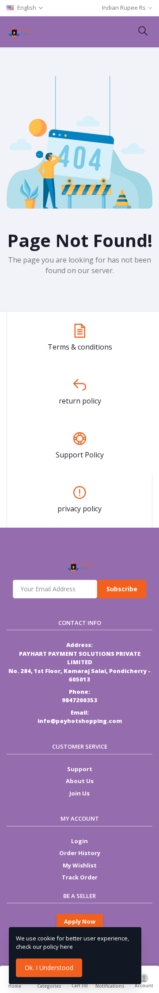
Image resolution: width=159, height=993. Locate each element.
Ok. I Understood (49, 967)
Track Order (80, 877)
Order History (79, 853)
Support (79, 769)
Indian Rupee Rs (124, 7)
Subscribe (121, 589)
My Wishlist (80, 865)
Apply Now (79, 921)
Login (79, 841)
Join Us (79, 793)
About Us (80, 781)
